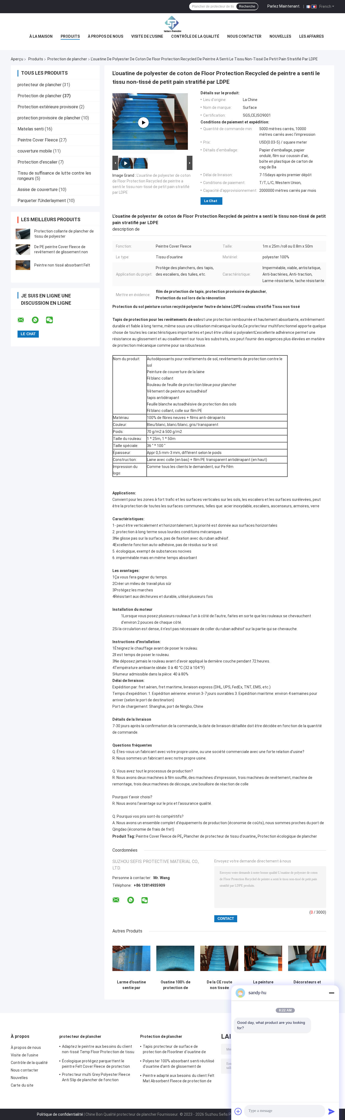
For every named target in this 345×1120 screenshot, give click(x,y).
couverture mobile (35, 151)
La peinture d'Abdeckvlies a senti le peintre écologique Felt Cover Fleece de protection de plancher (263, 985)
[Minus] (331, 993)
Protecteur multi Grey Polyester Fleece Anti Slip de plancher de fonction (96, 1077)
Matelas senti (31, 128)
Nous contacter (244, 36)
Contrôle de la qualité (195, 36)
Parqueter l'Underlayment (42, 200)
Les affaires (311, 36)
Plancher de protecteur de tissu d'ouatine (220, 836)
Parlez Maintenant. (283, 6)
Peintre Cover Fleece (38, 140)
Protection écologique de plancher (287, 836)
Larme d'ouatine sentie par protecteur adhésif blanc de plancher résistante (131, 985)
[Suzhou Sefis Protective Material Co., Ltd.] (172, 24)
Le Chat (210, 201)
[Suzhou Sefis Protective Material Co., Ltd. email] (24, 320)
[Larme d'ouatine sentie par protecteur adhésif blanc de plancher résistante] (131, 958)
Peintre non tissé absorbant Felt (62, 265)
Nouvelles (280, 36)
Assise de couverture (38, 189)
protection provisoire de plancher (49, 117)
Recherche (247, 6)
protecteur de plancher (39, 84)
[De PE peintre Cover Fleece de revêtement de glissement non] (23, 249)
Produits (70, 36)
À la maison (41, 36)
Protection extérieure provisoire (48, 106)
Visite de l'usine (147, 36)
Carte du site (22, 1085)
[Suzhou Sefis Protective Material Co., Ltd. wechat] (53, 320)
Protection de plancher (67, 59)
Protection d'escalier (37, 162)
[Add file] (238, 1111)
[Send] (331, 1111)
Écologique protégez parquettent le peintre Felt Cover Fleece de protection (96, 1064)
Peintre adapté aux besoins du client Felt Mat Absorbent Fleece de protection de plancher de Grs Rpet (178, 1079)
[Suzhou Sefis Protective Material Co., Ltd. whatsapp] (38, 320)
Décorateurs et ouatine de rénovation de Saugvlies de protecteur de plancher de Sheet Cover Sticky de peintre (307, 985)
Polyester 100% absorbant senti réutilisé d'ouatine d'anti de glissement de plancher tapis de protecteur (178, 1064)
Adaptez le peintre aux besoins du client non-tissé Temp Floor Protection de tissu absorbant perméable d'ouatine (98, 1050)
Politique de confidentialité (60, 1114)
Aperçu (17, 59)
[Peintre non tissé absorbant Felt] (23, 265)
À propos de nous (105, 36)
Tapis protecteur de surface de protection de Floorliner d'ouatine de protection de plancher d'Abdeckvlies (175, 1050)
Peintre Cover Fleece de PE (159, 836)
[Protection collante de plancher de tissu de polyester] (23, 233)
